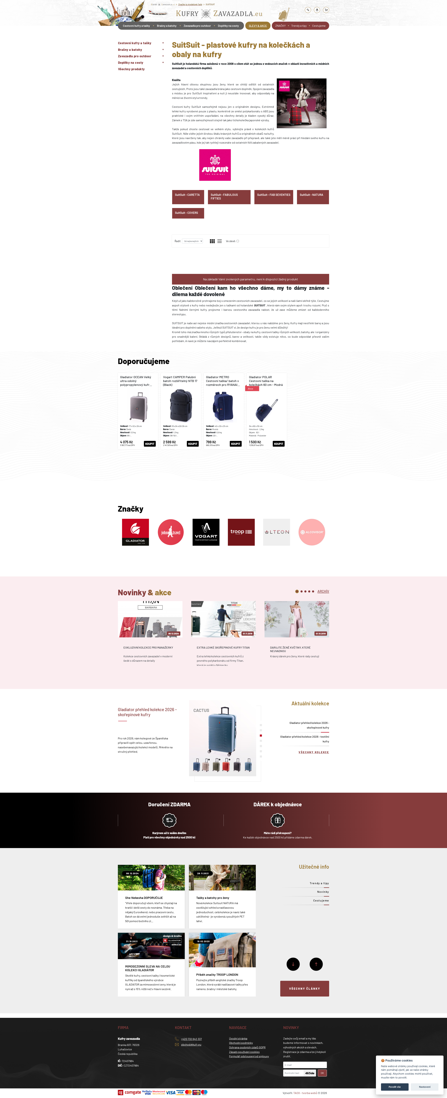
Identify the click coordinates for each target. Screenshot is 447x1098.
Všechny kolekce (314, 752)
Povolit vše (395, 1086)
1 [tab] (297, 591)
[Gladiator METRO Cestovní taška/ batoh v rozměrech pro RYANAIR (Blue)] (224, 411)
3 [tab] (305, 591)
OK (322, 1072)
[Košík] (326, 10)
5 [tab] (313, 591)
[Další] (293, 964)
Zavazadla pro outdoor (197, 25)
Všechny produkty (131, 69)
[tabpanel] (150, 636)
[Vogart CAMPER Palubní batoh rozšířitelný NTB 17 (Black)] (181, 411)
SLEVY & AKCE (258, 25)
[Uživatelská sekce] (317, 10)
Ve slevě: (231, 241)
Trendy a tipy (299, 25)
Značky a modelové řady (190, 4)
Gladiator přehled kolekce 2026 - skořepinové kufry (309, 725)
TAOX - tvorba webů (305, 1093)
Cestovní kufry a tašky (136, 25)
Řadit (178, 241)
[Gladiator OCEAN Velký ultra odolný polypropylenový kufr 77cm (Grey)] (138, 411)
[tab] (323, 591)
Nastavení (424, 1086)
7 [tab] (261, 756)
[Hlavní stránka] (118, 35)
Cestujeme (319, 25)
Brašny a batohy (167, 25)
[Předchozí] (316, 964)
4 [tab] (309, 591)
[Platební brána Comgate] (130, 1092)
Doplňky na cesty (228, 25)
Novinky (323, 891)
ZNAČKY (280, 25)
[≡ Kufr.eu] (219, 14)
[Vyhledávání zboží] (308, 10)
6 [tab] (261, 751)
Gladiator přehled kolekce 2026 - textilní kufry (304, 739)
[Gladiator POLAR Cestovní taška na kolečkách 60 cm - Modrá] (267, 411)
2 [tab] (302, 591)
